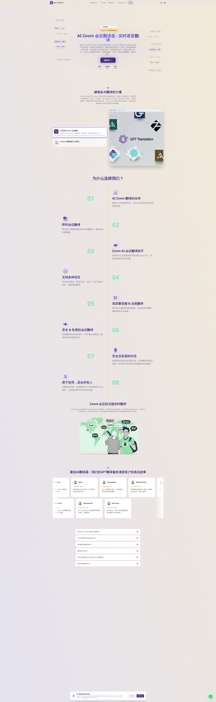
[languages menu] (161, 2)
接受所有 (140, 696)
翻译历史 (111, 3)
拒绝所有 (132, 696)
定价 (130, 2)
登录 (165, 2)
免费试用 (107, 60)
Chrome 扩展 (121, 3)
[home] (56, 2)
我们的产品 (93, 3)
